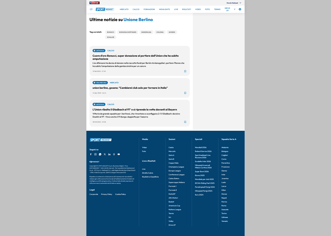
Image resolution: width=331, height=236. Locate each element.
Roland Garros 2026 (203, 151)
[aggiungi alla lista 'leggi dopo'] (185, 71)
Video (144, 147)
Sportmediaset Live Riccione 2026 (202, 156)
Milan (223, 190)
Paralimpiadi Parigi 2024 (205, 187)
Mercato (172, 151)
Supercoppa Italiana (177, 182)
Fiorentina (225, 163)
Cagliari (224, 155)
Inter (223, 174)
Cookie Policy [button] (120, 194)
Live (143, 169)
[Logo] (105, 9)
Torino (224, 213)
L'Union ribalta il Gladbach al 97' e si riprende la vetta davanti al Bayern (135, 109)
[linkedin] (109, 154)
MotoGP (172, 194)
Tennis (171, 213)
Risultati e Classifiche (150, 177)
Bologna (224, 151)
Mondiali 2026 (200, 147)
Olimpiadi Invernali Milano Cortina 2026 (203, 166)
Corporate (93, 194)
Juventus (224, 178)
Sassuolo (224, 209)
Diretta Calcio (147, 173)
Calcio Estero (174, 178)
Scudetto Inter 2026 (203, 161)
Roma (223, 205)
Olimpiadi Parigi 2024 (203, 191)
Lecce (223, 186)
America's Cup (174, 205)
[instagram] (95, 154)
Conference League (176, 174)
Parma (224, 202)
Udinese (224, 217)
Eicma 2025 (200, 175)
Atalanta (224, 147)
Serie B (171, 159)
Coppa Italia (173, 163)
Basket (171, 202)
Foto (144, 151)
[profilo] (240, 9)
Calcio (171, 147)
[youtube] (118, 154)
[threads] (114, 154)
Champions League (176, 167)
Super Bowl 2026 (202, 171)
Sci (170, 217)
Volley (171, 221)
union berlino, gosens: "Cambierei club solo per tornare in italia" (130, 87)
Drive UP (172, 225)
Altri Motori (173, 198)
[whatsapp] (100, 154)
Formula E (173, 190)
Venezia (224, 221)
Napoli (224, 198)
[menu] (91, 9)
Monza (224, 194)
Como (223, 159)
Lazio (223, 182)
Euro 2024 (199, 195)
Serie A (171, 155)
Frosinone (225, 167)
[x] (104, 154)
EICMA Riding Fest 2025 (205, 183)
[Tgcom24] (94, 3)
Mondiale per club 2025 (204, 179)
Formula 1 (172, 186)
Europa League (175, 171)
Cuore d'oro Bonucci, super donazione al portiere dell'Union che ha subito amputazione (136, 57)
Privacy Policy (106, 194)
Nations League (175, 209)
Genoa (224, 171)
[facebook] (90, 154)
